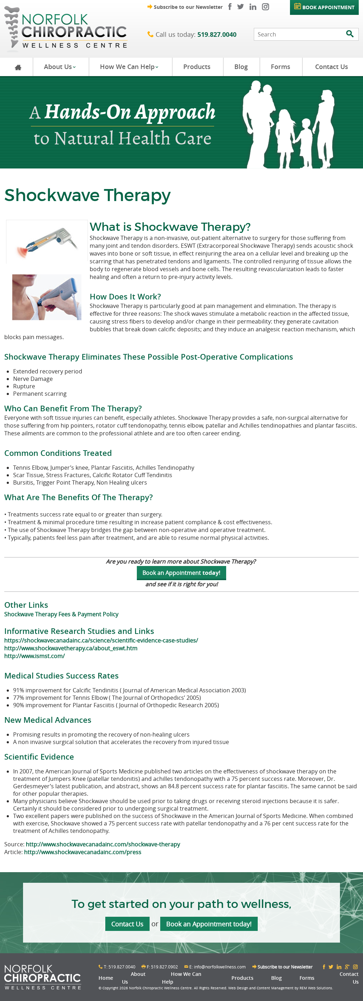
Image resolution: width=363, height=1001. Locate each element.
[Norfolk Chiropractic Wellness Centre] (75, 29)
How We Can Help (129, 66)
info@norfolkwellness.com (220, 966)
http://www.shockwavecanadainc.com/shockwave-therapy (103, 844)
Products (197, 66)
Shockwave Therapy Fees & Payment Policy (61, 614)
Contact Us (331, 66)
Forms (280, 66)
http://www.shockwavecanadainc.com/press (82, 852)
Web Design (238, 988)
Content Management (275, 988)
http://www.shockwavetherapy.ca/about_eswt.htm (71, 648)
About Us (60, 66)
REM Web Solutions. (316, 988)
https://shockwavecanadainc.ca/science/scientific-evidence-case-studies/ (101, 640)
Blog (241, 66)
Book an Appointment (172, 573)
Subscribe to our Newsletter (185, 7)
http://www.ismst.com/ (34, 656)
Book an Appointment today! (209, 924)
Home (106, 977)
